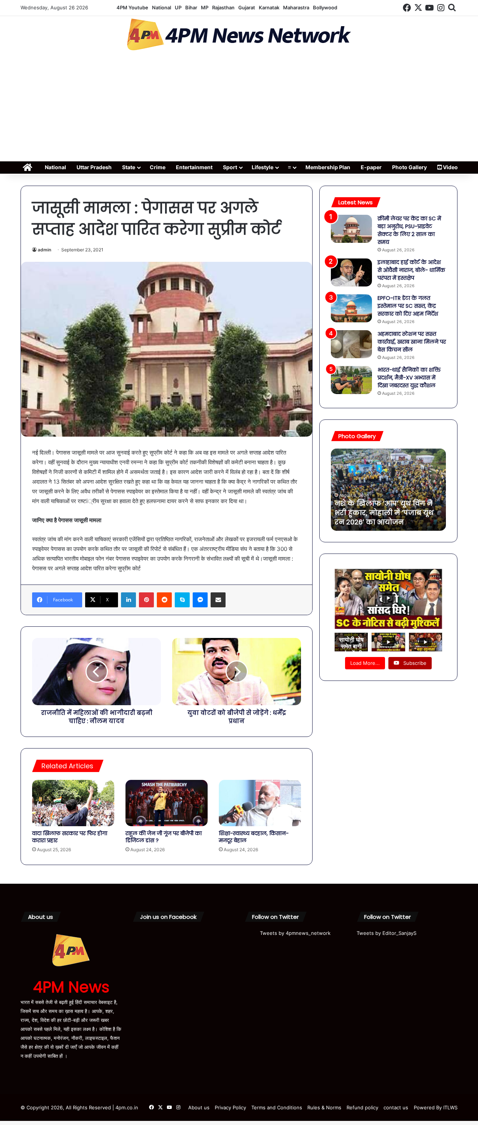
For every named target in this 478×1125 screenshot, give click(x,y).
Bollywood (325, 7)
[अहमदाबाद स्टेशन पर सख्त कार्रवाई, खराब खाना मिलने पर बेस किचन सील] (351, 344)
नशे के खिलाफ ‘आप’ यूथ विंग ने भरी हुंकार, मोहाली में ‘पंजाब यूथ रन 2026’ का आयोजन (384, 513)
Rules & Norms (324, 1107)
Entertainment (194, 167)
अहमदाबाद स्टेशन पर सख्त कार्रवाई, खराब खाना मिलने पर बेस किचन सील (412, 341)
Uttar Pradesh (94, 167)
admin (44, 249)
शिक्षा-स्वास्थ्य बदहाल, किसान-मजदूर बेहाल (254, 837)
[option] (388, 490)
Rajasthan (223, 7)
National (161, 7)
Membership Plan (327, 167)
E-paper (371, 167)
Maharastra (296, 7)
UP (178, 7)
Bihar (191, 7)
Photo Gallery (409, 167)
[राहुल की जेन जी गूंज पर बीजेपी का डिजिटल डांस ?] (166, 803)
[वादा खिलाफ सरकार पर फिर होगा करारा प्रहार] (73, 803)
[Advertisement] (239, 108)
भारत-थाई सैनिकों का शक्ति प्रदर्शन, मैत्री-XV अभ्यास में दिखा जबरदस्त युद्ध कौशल (409, 377)
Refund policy (362, 1107)
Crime (157, 167)
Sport (230, 167)
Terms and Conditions (276, 1107)
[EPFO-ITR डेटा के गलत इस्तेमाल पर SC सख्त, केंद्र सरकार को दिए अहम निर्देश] (351, 308)
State (128, 167)
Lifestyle (262, 167)
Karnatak (269, 7)
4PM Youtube (132, 7)
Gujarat (246, 7)
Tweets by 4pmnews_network (295, 933)
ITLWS (450, 1107)
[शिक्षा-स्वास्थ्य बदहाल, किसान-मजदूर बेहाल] (260, 803)
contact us (396, 1107)
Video (450, 167)
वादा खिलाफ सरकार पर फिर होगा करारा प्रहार (69, 837)
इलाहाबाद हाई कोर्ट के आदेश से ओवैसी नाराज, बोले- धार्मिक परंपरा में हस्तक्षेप (411, 270)
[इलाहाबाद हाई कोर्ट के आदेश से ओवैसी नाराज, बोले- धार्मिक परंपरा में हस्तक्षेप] (351, 272)
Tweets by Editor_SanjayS (386, 933)
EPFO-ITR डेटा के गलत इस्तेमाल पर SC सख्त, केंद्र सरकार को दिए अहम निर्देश (408, 305)
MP (204, 7)
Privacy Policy (230, 1107)
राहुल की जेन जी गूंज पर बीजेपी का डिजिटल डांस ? (163, 837)
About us (198, 1107)
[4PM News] (239, 34)
